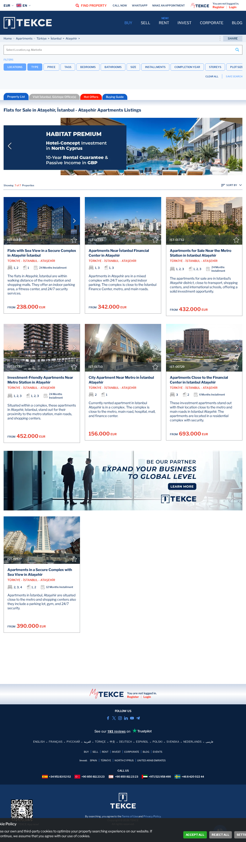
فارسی (209, 741)
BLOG (237, 23)
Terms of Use (130, 816)
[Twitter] (114, 718)
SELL (145, 23)
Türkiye (42, 38)
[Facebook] (108, 718)
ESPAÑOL (142, 741)
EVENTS (157, 751)
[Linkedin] (126, 718)
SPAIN (93, 760)
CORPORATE (211, 23)
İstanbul (56, 38)
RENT (164, 23)
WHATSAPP (140, 5)
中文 (112, 741)
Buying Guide (115, 97)
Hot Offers (91, 97)
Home (8, 38)
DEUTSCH (125, 741)
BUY (128, 23)
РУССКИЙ (73, 741)
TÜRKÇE (100, 741)
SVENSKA (172, 741)
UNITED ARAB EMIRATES (151, 760)
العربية (87, 741)
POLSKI (157, 741)
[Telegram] (138, 718)
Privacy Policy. (152, 816)
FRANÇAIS (55, 741)
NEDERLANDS (192, 741)
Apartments (24, 38)
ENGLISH (39, 741)
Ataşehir (71, 38)
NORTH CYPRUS (124, 760)
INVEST (184, 23)
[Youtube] (132, 718)
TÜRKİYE (106, 760)
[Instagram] (120, 718)
